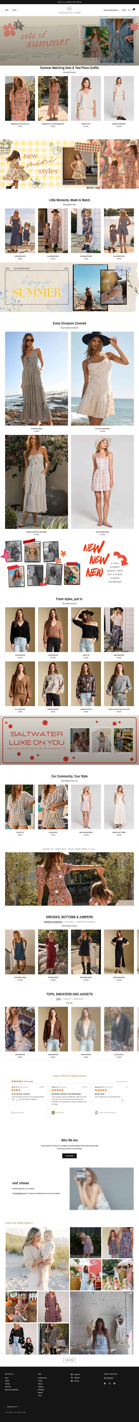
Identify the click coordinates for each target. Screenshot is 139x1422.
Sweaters (78, 999)
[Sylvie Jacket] (119, 1029)
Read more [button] (19, 1104)
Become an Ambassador (12, 1390)
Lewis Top (86, 655)
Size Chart (8, 1387)
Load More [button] (69, 1360)
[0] (132, 10)
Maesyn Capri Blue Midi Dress (36, 532)
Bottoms (69, 922)
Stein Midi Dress (36, 429)
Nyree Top (20, 832)
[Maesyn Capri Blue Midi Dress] (36, 482)
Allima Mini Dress (53, 256)
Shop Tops (69, 1003)
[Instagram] (111, 1383)
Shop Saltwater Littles (69, 204)
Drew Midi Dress (119, 977)
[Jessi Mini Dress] (20, 230)
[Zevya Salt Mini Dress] (102, 379)
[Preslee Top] (86, 98)
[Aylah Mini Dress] (119, 230)
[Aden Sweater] (20, 1029)
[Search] (129, 10)
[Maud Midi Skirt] (119, 629)
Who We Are (9, 1374)
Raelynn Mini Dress (102, 532)
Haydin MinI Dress (20, 977)
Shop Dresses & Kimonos (69, 926)
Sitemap (40, 1392)
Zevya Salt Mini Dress (102, 429)
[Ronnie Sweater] (53, 683)
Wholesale (41, 1390)
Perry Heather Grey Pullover (119, 709)
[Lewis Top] (86, 629)
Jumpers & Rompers (85, 922)
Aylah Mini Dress (119, 256)
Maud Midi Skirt (119, 655)
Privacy (40, 1381)
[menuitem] (8, 10)
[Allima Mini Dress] (53, 230)
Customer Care (42, 1378)
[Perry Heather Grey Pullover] (119, 683)
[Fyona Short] (53, 807)
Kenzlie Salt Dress (119, 832)
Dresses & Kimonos (53, 922)
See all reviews (122, 1081)
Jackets (67, 999)
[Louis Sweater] (20, 629)
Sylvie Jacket (119, 1054)
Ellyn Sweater (20, 709)
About (6, 1378)
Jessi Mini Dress (20, 256)
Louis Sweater (20, 655)
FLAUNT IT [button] (128, 1223)
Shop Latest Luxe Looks (69, 603)
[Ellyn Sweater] (20, 683)
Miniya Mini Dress (86, 977)
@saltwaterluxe (20, 1193)
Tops (58, 999)
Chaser (7, 1381)
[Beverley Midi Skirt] (119, 98)
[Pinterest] (116, 1383)
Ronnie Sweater (53, 709)
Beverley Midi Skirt (119, 124)
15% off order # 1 (109, 1378)
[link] (26, 1112)
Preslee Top (86, 124)
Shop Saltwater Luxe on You (69, 781)
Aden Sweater (20, 1054)
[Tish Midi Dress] (53, 952)
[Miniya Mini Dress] (86, 952)
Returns (40, 1384)
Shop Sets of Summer (69, 72)
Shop (14, 10)
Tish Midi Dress (53, 977)
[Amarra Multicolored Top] (20, 98)
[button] (17, 1100)
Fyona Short (53, 832)
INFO (39, 1374)
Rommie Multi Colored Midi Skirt (53, 124)
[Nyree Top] (20, 807)
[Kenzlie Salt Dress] (119, 807)
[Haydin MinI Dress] (20, 952)
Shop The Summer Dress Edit (69, 328)
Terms (40, 1395)
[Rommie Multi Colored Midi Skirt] (53, 98)
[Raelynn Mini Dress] (102, 482)
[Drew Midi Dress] (119, 952)
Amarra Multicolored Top (20, 124)
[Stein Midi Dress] (36, 379)
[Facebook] (106, 1383)
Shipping (40, 1387)
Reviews (7, 1384)
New (6, 10)
